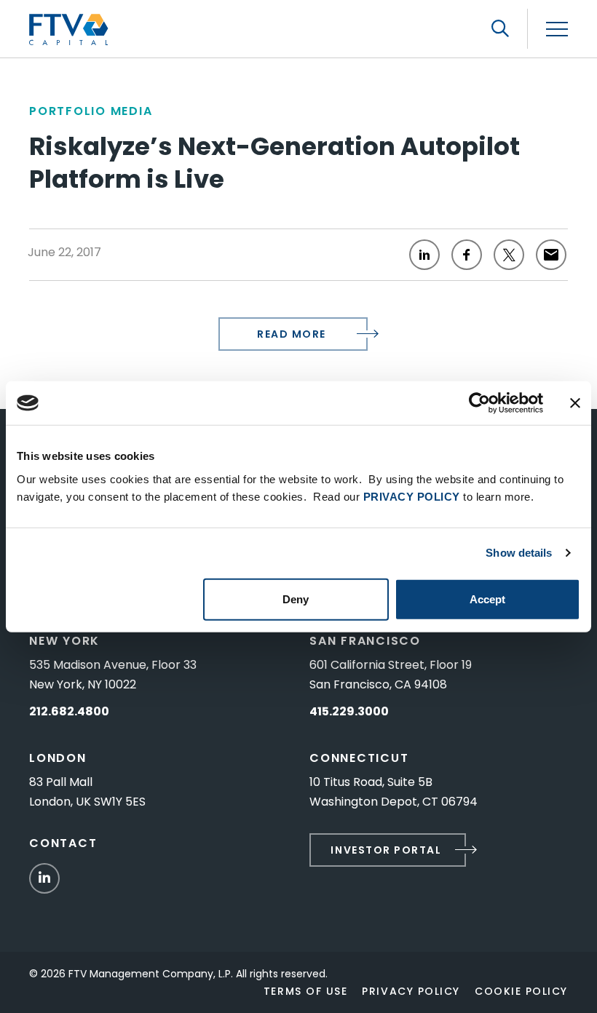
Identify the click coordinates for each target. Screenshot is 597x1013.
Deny (295, 598)
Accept (487, 598)
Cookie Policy (521, 991)
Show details (519, 553)
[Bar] (557, 29)
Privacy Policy (411, 991)
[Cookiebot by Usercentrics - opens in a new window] (479, 403)
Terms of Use (305, 991)
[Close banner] (575, 403)
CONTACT (63, 843)
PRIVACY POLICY (411, 496)
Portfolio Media (90, 111)
